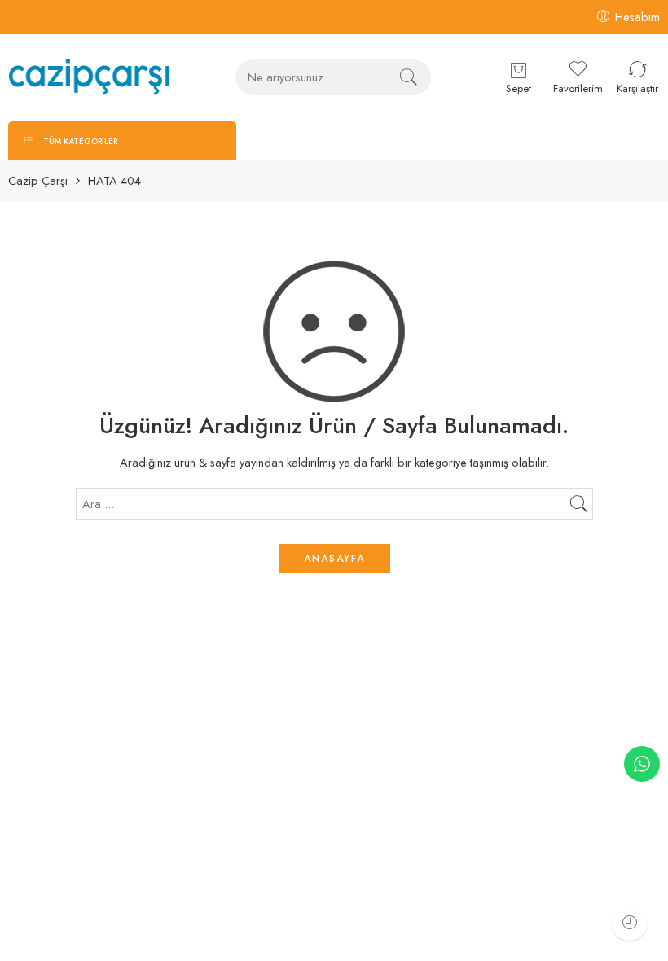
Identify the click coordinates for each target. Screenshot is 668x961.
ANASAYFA (334, 558)
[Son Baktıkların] (629, 922)
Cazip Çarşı (38, 181)
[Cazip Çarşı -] (89, 77)
